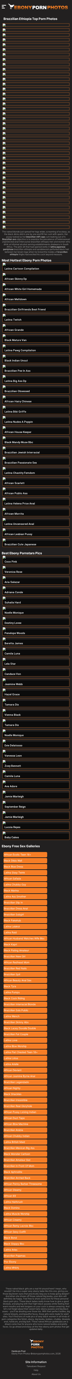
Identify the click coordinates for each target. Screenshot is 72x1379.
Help (36, 1370)
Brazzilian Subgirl (14, 914)
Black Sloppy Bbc (14, 1243)
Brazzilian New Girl (14, 956)
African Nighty (12, 1088)
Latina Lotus (11, 1058)
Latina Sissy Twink (14, 872)
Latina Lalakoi (12, 926)
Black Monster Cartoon (17, 1153)
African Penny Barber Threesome (23, 1183)
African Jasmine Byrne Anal (19, 1076)
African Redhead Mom (16, 962)
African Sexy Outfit (15, 1231)
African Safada (12, 878)
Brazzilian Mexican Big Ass (19, 1147)
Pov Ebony (10, 1261)
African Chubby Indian (17, 1135)
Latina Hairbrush (13, 1201)
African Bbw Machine (16, 1123)
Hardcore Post (19, 1351)
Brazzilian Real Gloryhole (18, 1106)
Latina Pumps (12, 992)
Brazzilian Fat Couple (16, 1034)
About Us (36, 1374)
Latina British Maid (14, 1141)
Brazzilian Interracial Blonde (20, 1004)
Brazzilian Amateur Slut (17, 1159)
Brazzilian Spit (12, 974)
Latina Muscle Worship (17, 1213)
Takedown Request (36, 1366)
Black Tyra (10, 986)
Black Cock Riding (14, 998)
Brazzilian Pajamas (14, 1255)
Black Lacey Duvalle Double (20, 1028)
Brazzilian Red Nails (15, 968)
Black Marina (11, 890)
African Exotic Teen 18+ (17, 854)
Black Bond (10, 1237)
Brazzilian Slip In (13, 902)
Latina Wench (11, 1016)
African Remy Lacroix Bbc (19, 1225)
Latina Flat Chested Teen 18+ (21, 1052)
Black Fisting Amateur (16, 950)
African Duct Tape (14, 1117)
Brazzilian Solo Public (16, 1010)
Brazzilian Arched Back (17, 1177)
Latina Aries (10, 1249)
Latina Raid (10, 932)
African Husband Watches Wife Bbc (24, 938)
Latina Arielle (11, 1064)
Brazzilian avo (9, 239)
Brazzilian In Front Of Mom (19, 1165)
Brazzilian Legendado (16, 1082)
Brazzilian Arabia (13, 1129)
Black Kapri (10, 944)
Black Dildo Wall (13, 860)
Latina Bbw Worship (15, 1046)
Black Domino (12, 1207)
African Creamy (13, 1219)
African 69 (10, 1195)
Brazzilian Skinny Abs (16, 1022)
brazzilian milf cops (35, 236)
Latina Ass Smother (15, 896)
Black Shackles (12, 1094)
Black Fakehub (12, 920)
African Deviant (12, 1070)
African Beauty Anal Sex (17, 980)
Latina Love (10, 1040)
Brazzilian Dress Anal (16, 908)
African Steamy (12, 1189)
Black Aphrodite (13, 1171)
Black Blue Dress (13, 866)
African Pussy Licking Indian (20, 1111)
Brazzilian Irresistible (15, 1100)
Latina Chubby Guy (15, 884)
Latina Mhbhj (11, 1267)
